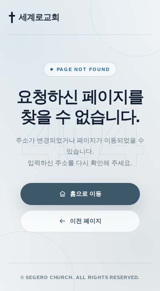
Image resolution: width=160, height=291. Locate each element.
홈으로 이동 (86, 193)
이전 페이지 (86, 220)
